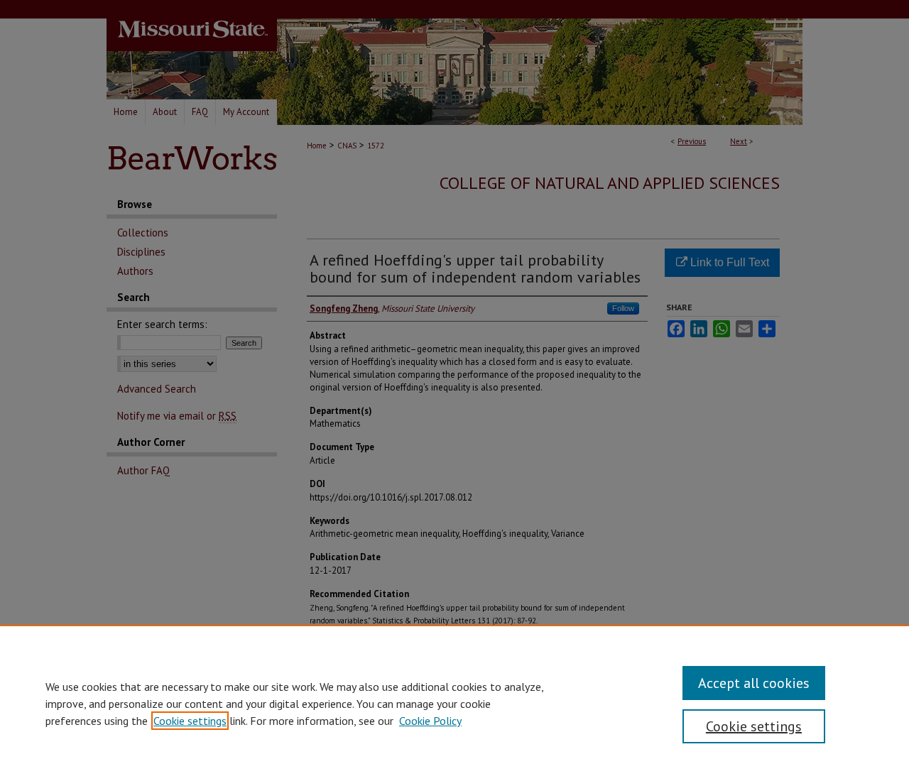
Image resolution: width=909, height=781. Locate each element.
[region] (454, 703)
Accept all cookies (754, 683)
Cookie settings (190, 721)
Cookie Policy (430, 721)
